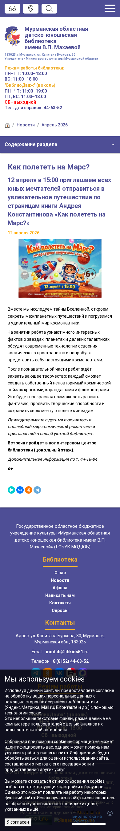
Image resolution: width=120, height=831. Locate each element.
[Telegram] (37, 490)
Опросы (60, 610)
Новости (26, 124)
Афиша (60, 587)
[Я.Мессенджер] (11, 490)
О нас (60, 572)
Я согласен (18, 822)
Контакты (60, 602)
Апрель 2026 (55, 124)
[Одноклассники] (28, 490)
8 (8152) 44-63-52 (71, 661)
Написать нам (60, 595)
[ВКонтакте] (20, 490)
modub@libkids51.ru (67, 651)
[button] (60, 144)
